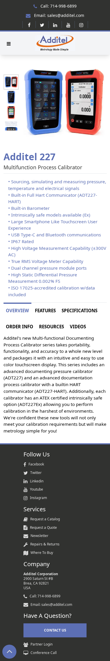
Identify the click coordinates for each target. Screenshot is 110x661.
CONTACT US (55, 630)
